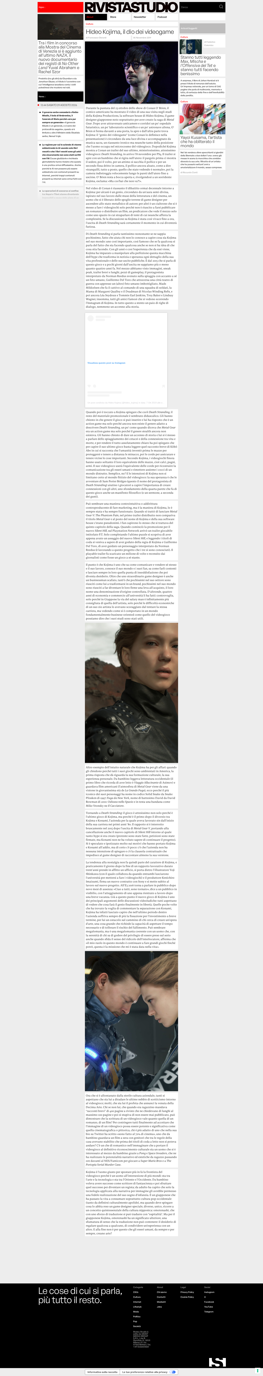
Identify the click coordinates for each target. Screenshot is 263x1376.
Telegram (209, 1311)
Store (113, 16)
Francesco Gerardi (97, 37)
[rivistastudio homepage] (131, 7)
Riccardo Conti (190, 172)
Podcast (162, 16)
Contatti (161, 1297)
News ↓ (42, 96)
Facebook (209, 1302)
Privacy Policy (187, 1292)
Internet (137, 1302)
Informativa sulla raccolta (102, 1372)
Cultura (89, 24)
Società (137, 1326)
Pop (135, 1321)
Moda (136, 1311)
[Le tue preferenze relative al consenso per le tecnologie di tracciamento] (258, 1371)
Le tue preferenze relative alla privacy (144, 1372)
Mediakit (161, 1302)
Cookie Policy (187, 1297)
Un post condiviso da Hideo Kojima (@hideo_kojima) (113, 402)
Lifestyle (137, 1306)
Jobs (159, 1306)
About (89, 16)
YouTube (208, 1306)
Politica (136, 1316)
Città (135, 1292)
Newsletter (140, 16)
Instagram (209, 1292)
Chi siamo (162, 1292)
